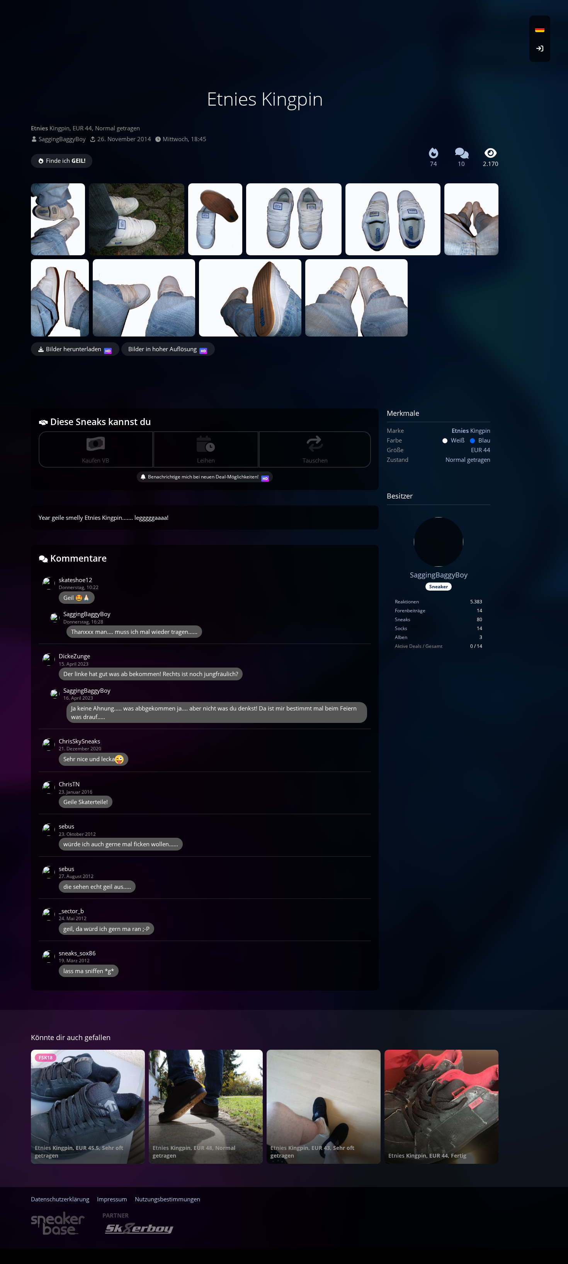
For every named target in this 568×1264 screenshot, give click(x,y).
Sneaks (402, 619)
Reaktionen (407, 601)
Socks (401, 628)
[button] (539, 29)
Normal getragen (468, 459)
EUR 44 (480, 450)
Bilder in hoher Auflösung (162, 349)
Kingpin (471, 430)
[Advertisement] (264, 377)
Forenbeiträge (410, 610)
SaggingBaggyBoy (62, 139)
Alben (401, 637)
